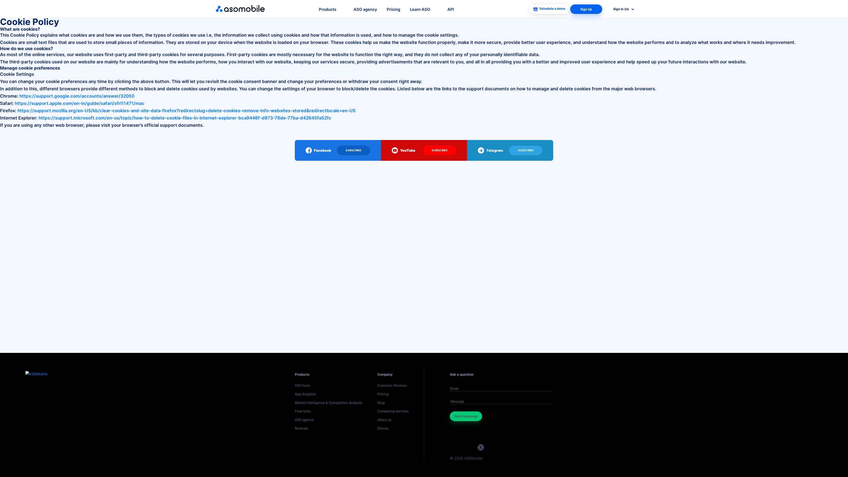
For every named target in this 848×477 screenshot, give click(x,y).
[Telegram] (463, 447)
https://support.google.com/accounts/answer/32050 (76, 96)
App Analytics (305, 394)
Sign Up (586, 9)
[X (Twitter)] (481, 447)
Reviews (301, 428)
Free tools (303, 411)
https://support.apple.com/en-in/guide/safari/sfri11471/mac (79, 103)
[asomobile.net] (240, 8)
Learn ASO (420, 9)
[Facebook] (489, 447)
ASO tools (302, 385)
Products (327, 9)
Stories (383, 428)
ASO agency (365, 9)
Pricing (393, 9)
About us (384, 420)
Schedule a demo (552, 8)
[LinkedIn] (472, 447)
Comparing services (393, 411)
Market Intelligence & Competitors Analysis (328, 403)
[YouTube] (454, 447)
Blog (380, 403)
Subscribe (353, 150)
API (450, 9)
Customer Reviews (392, 385)
